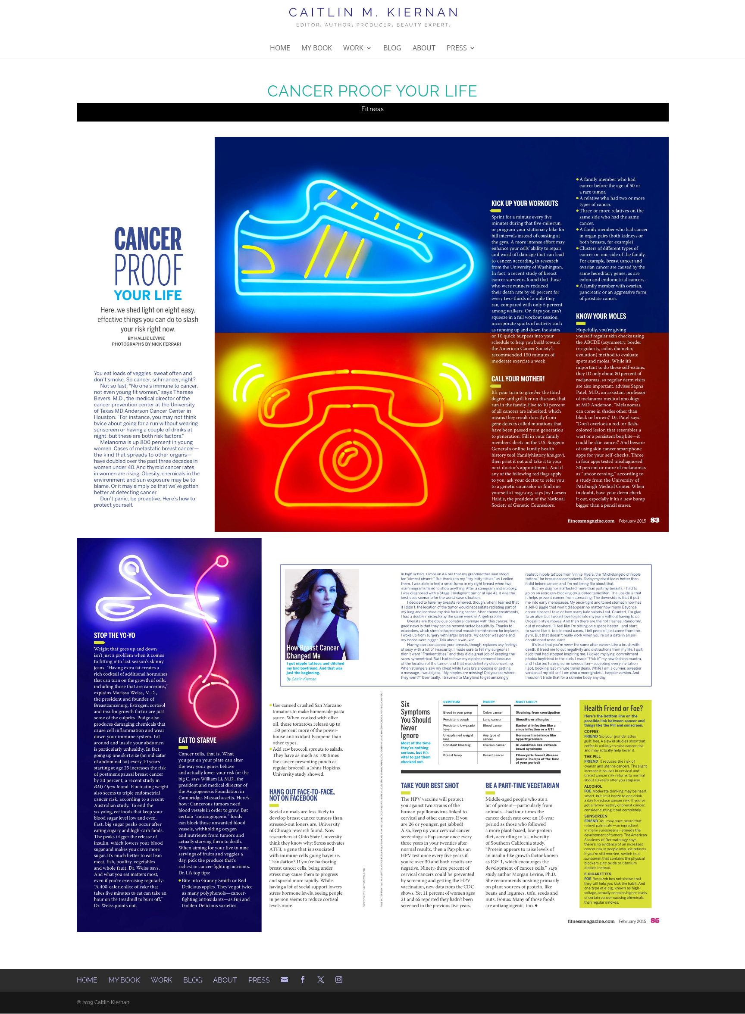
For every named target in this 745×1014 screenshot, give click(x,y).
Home (280, 49)
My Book (316, 49)
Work (353, 49)
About (424, 49)
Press (457, 49)
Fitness (372, 109)
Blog (392, 49)
